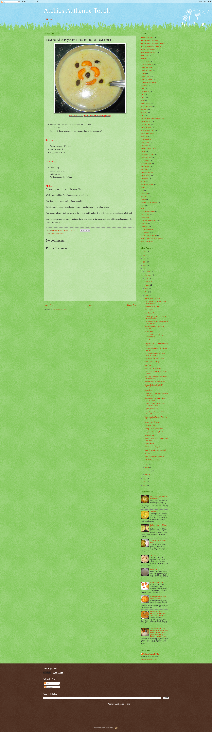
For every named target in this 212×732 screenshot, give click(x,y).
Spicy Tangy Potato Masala (153, 368)
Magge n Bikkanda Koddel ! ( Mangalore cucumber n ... (154, 386)
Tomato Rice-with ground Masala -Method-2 (158, 597)
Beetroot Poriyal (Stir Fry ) (153, 306)
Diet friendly (145, 91)
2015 (145, 269)
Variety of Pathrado (147, 241)
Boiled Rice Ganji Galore (148, 52)
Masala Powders (146, 157)
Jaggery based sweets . (57, 233)
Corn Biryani (154, 511)
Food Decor (144, 109)
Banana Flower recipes (148, 49)
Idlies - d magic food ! (147, 130)
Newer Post (48, 305)
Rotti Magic (144, 193)
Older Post (131, 305)
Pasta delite (144, 178)
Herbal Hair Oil (145, 124)
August (147, 285)
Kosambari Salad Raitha (148, 148)
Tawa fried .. (144, 226)
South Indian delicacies (148, 211)
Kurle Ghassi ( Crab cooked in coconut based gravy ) (156, 394)
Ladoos (143, 151)
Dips (142, 94)
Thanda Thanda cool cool (148, 235)
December (148, 271)
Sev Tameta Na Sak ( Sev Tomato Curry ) (155, 327)
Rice (142, 190)
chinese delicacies (146, 70)
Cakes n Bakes (145, 61)
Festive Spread (145, 103)
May (146, 295)
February (148, 471)
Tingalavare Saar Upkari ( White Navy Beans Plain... (156, 418)
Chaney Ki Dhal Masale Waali (154, 429)
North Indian (145, 166)
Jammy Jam (144, 136)
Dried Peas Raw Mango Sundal (154, 447)
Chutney (143, 73)
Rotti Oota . (144, 196)
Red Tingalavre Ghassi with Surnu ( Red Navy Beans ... (155, 354)
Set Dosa (147, 453)
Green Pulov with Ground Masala (158, 541)
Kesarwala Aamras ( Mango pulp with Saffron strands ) (156, 322)
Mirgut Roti (153, 569)
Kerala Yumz (145, 142)
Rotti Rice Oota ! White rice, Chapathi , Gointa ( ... (156, 344)
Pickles (143, 181)
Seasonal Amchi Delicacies (149, 202)
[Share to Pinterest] (89, 230)
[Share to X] (85, 230)
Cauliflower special (147, 64)
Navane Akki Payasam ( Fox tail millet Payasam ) (156, 439)
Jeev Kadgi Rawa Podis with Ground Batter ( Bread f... (156, 377)
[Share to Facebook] (87, 230)
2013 (145, 482)
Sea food (143, 199)
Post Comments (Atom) (59, 310)
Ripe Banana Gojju (150, 313)
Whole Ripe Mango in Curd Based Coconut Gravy (155, 399)
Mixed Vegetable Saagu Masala (154, 456)
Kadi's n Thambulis (146, 139)
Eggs (142, 100)
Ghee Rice (153, 556)
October (147, 278)
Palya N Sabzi (145, 169)
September (148, 282)
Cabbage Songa (149, 443)
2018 (145, 258)
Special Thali (145, 214)
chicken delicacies (146, 67)
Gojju (142, 115)
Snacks (143, 205)
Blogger (115, 728)
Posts (47, 683)
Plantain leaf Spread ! (147, 184)
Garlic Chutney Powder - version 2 (155, 450)
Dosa (142, 97)
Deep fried (144, 85)
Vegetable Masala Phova (152, 408)
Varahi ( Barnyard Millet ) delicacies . (152, 238)
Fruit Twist (144, 112)
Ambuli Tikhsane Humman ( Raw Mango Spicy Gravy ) (155, 404)
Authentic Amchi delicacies (149, 40)
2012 (145, 485)
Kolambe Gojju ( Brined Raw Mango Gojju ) (156, 349)
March (147, 467)
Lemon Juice (148, 340)
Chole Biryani (149, 310)
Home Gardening (146, 127)
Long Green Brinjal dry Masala (154, 432)
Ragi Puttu (148, 365)
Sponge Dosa (149, 331)
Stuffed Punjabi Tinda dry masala (155, 382)
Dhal (142, 88)
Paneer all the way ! (147, 172)
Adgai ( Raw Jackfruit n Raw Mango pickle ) (156, 372)
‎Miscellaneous (145, 160)
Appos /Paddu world (147, 37)
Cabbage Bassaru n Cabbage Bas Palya (158, 526)
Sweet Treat (144, 223)
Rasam (143, 187)
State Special (145, 217)
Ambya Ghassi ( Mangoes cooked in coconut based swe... (156, 317)
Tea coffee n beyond (147, 229)
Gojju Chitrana (149, 435)
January (147, 474)
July (146, 288)
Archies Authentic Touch (77, 10)
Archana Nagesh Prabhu (151, 654)
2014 (145, 478)
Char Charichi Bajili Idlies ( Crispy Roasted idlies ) (155, 302)
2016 (145, 265)
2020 (145, 252)
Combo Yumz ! (145, 76)
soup (142, 208)
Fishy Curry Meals (146, 106)
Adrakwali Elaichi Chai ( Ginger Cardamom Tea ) (154, 336)
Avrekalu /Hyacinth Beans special (151, 46)
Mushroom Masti (146, 163)
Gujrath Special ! (146, 121)
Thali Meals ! (145, 232)
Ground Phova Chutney (152, 362)
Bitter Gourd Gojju (150, 425)
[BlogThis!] (83, 230)
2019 (145, 255)
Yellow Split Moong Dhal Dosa (154, 358)
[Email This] (81, 230)
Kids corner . (145, 145)
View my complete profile (149, 659)
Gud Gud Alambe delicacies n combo (152, 118)
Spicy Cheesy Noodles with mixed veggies (158, 497)
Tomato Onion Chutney (152, 422)
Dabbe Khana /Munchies (148, 82)
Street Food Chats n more (148, 220)
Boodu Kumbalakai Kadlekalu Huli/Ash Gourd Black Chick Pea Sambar (158, 613)
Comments (49, 687)
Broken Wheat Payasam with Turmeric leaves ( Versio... (156, 413)
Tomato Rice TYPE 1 (156, 583)
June (146, 292)
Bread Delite (145, 55)
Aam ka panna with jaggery (153, 298)
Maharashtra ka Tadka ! (148, 154)
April (147, 464)
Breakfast (144, 58)
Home (49, 19)
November (148, 275)
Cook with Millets (146, 79)
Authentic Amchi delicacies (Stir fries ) (153, 43)
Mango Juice (148, 390)
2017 (145, 262)
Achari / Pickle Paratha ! (152, 460)
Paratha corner (145, 175)
